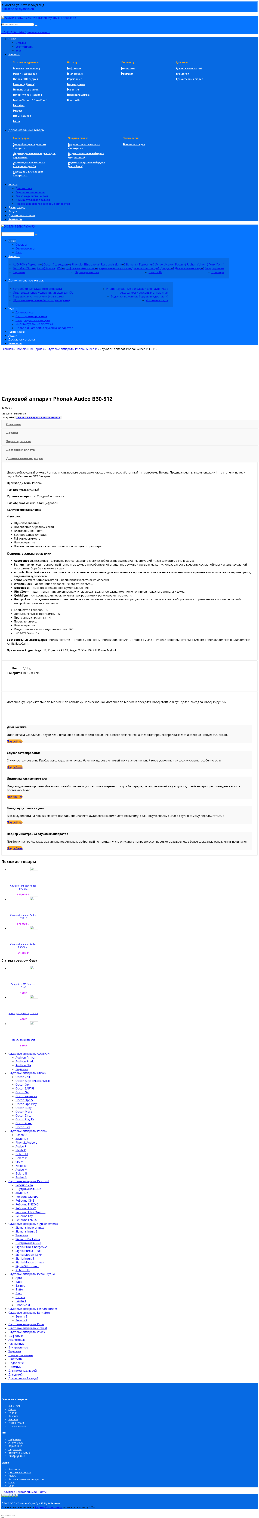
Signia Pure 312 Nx (28, 1251)
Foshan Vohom (17, 1426)
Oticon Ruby (24, 1108)
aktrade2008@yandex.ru (18, 9)
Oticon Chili (23, 1077)
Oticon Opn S (24, 1100)
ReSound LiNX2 (26, 1208)
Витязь (20, 1297)
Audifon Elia (23, 1065)
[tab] (129, 424)
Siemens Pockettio (28, 1239)
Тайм (19, 1289)
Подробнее (15, 741)
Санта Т (21, 1301)
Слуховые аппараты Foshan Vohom (32, 1309)
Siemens (13, 1419)
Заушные (22, 1069)
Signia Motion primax (30, 1262)
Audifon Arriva (25, 1057)
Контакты (14, 1469)
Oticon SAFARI (25, 1088)
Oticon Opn (23, 1084)
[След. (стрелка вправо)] (2, 1517)
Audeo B (21, 1177)
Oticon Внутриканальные (33, 1081)
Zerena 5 (21, 1316)
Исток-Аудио (16, 1422)
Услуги (12, 1475)
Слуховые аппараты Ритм (26, 1324)
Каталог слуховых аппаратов (26, 1479)
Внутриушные (18, 1347)
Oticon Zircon (24, 1115)
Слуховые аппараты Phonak (27, 1131)
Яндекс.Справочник (48, 1507)
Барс (19, 1282)
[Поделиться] (6, 1515)
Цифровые (15, 1336)
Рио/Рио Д (23, 1305)
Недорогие (16, 1363)
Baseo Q (21, 1135)
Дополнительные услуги (24, 458)
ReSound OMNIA (27, 1197)
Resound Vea (24, 1185)
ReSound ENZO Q (27, 1204)
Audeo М (21, 1170)
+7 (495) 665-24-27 (13, 32)
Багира (20, 1285)
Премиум (14, 1367)
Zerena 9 (21, 1320)
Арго (19, 1278)
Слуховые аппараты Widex (26, 1332)
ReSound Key (24, 1216)
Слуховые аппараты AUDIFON (29, 1054)
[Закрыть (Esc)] (2, 1515)
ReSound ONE (25, 1200)
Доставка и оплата (20, 450)
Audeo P (21, 1146)
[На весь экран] (9, 1515)
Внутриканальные (28, 1189)
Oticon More (24, 1112)
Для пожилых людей (22, 1371)
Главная (7, 349)
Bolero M (22, 1154)
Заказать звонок (38, 32)
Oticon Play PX (25, 1119)
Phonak (12, 1412)
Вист (19, 1293)
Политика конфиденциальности (24, 1492)
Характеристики (18, 441)
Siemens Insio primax (30, 1228)
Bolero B (21, 1158)
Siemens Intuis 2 (26, 1231)
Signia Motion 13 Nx (29, 1255)
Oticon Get (22, 1092)
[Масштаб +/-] (13, 1515)
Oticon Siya (23, 1127)
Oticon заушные (26, 1096)
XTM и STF (23, 1270)
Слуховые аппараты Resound (28, 1181)
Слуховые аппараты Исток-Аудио (31, 1274)
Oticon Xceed (24, 1123)
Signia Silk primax (27, 1266)
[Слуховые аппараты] (18, 226)
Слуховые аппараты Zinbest (27, 1328)
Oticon (12, 1409)
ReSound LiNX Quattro (30, 1212)
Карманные (16, 1343)
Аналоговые (16, 1340)
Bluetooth (15, 1359)
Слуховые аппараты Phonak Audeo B (72, 349)
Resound (13, 1416)
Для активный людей (23, 1378)
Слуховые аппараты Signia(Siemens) (33, 1224)
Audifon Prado (25, 1061)
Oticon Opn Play (26, 1104)
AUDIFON (14, 1406)
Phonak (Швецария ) (30, 349)
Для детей (15, 1374)
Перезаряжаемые (20, 1355)
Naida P (21, 1150)
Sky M (19, 1162)
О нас (11, 1482)
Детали (12, 433)
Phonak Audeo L (26, 1142)
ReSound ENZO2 (26, 1220)
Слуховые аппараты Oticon (27, 1073)
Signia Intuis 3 (25, 1258)
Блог (11, 1485)
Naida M (21, 1166)
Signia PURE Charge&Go (32, 1247)
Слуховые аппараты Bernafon (29, 1313)
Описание (13, 424)
